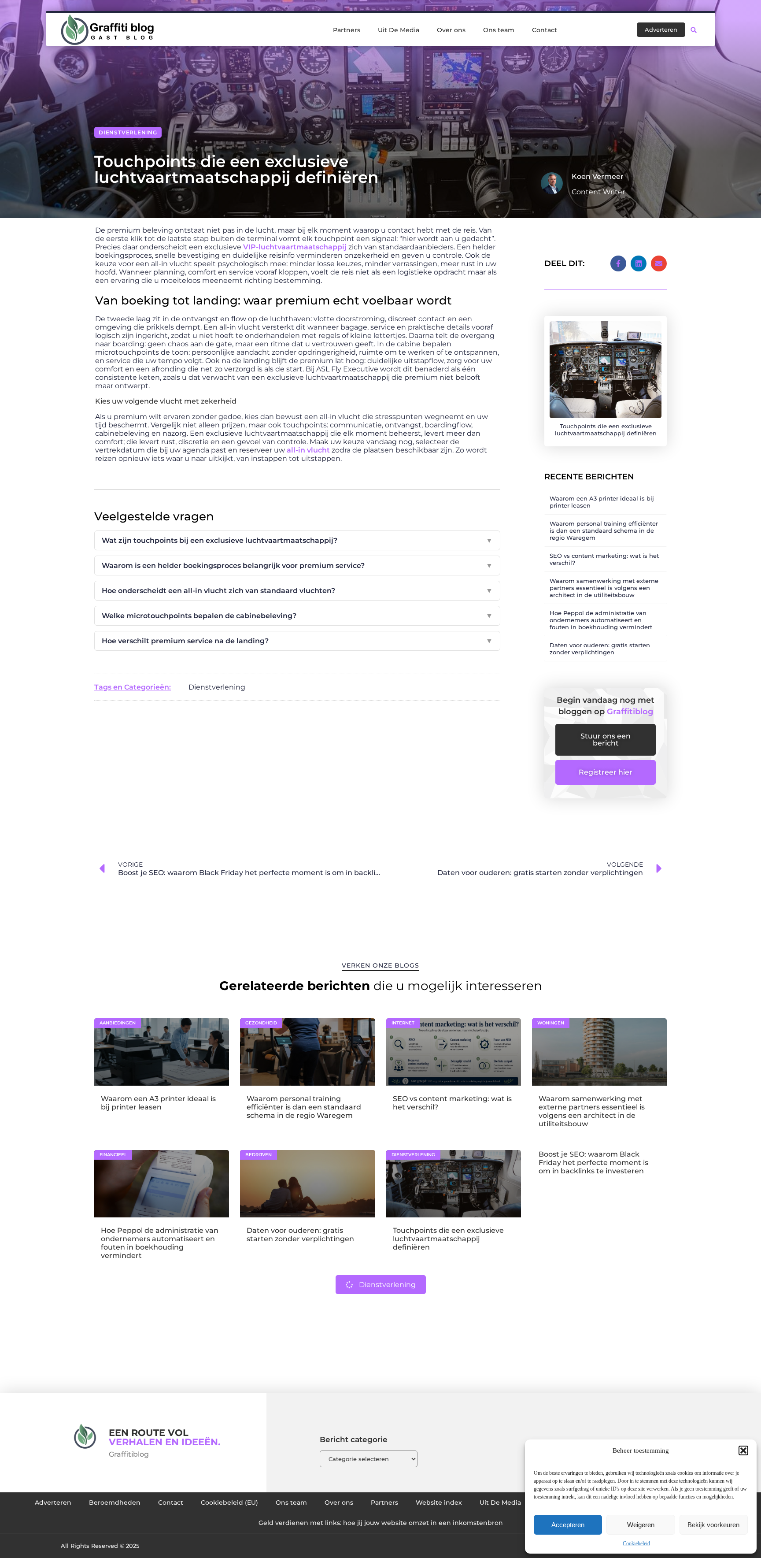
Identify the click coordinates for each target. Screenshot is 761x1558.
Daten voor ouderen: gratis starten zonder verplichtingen (600, 649)
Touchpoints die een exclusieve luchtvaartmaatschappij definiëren (448, 1238)
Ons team (498, 30)
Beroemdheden (114, 1502)
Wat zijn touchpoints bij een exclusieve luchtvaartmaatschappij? (297, 540)
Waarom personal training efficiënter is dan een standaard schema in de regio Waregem (604, 530)
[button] (743, 1450)
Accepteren (567, 1524)
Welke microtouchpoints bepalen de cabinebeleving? (297, 616)
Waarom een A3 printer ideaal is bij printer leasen (158, 1102)
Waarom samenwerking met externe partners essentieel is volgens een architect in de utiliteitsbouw (604, 587)
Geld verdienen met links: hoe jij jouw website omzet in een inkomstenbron (381, 1523)
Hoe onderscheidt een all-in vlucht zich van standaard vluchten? (297, 590)
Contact (544, 30)
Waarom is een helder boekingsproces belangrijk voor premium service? (297, 565)
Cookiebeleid (636, 1543)
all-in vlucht (308, 450)
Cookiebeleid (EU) (229, 1502)
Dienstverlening (128, 132)
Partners (346, 30)
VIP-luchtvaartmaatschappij (295, 247)
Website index (439, 1502)
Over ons (451, 30)
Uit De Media (398, 30)
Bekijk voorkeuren (713, 1524)
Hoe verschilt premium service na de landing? (297, 641)
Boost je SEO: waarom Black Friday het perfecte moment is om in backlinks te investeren (593, 1162)
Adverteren (53, 1502)
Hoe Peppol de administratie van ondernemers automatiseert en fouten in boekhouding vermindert (601, 620)
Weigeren (640, 1524)
